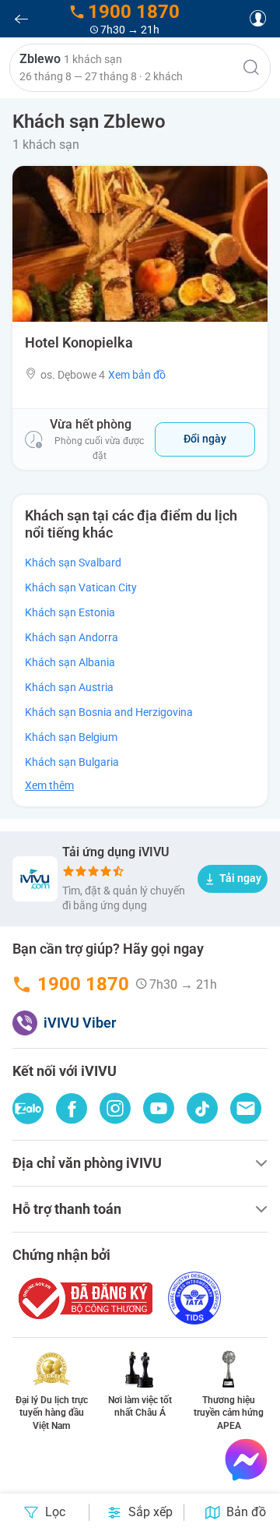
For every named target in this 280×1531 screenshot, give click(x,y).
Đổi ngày (205, 438)
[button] (140, 68)
